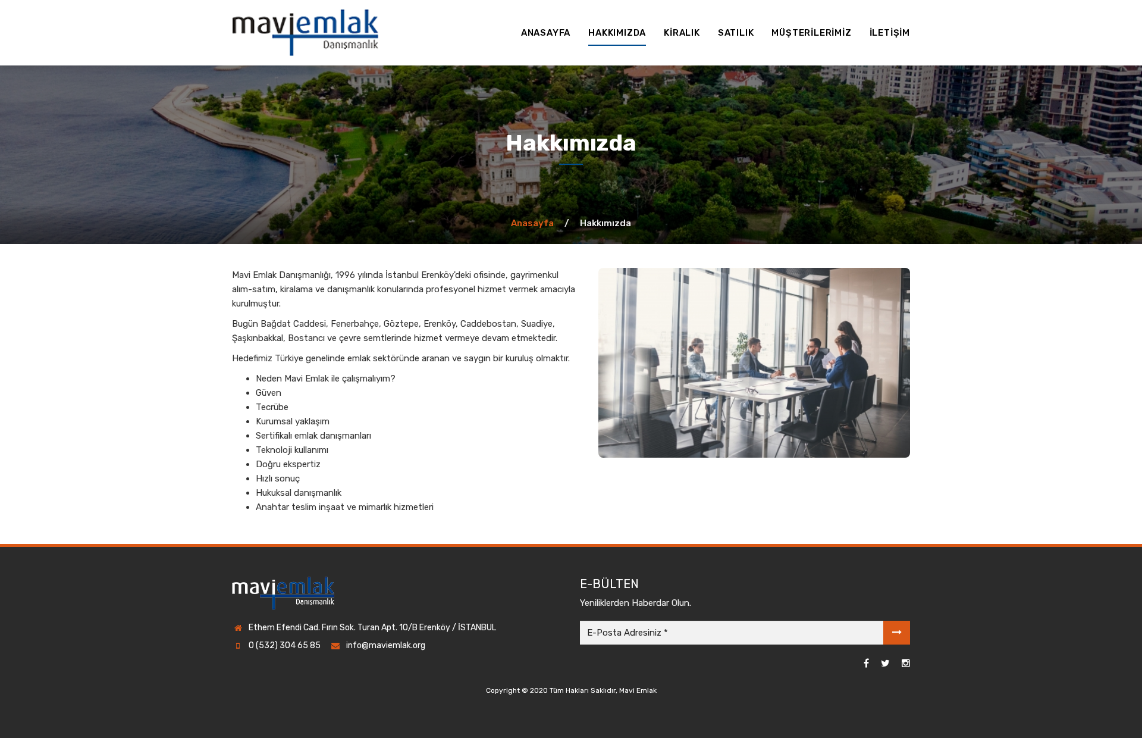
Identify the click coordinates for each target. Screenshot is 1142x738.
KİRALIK (682, 32)
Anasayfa (532, 223)
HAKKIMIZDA (617, 32)
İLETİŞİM (890, 32)
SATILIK (736, 32)
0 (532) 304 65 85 (285, 645)
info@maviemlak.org (385, 645)
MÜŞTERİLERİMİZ (811, 32)
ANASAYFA (545, 32)
